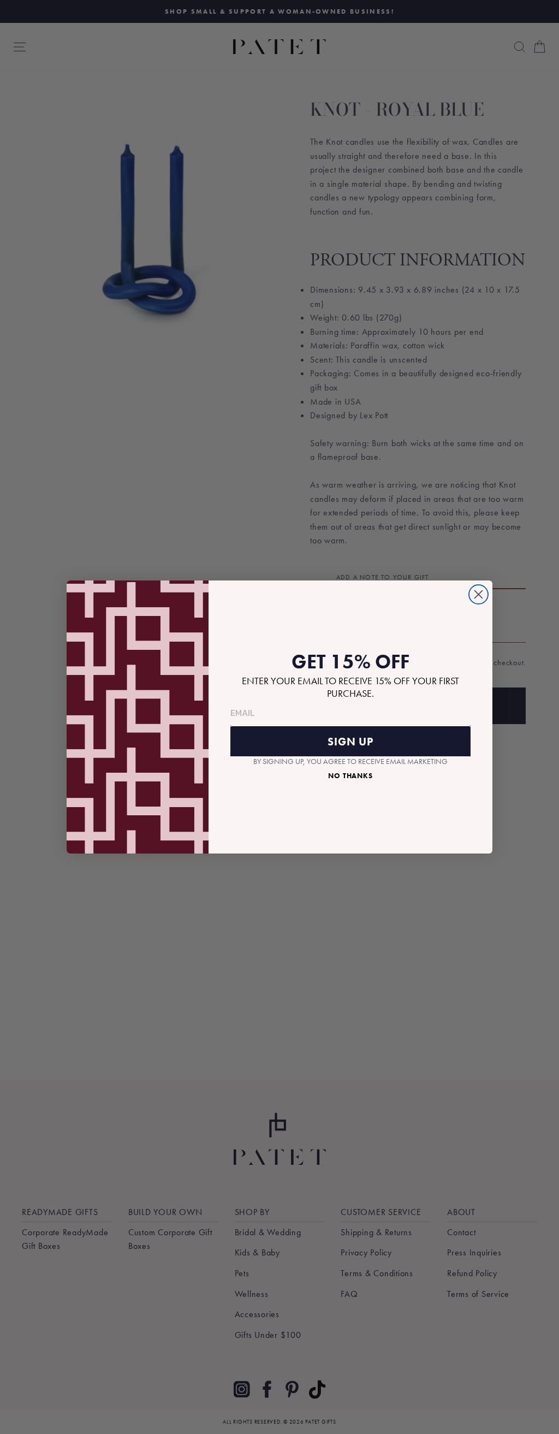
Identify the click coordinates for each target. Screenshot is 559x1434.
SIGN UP (350, 741)
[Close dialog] (478, 594)
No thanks (350, 775)
